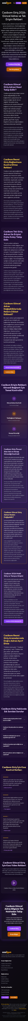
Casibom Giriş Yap (14, 64)
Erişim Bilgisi (14, 934)
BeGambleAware (22, 1008)
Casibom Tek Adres (5, 965)
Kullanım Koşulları (5, 981)
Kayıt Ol (24, 3)
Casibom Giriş (9, 372)
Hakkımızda (3, 976)
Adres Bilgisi (13, 997)
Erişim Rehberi (4, 970)
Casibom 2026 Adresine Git (13, 621)
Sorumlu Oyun (4, 983)
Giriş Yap (18, 3)
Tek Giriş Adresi (14, 69)
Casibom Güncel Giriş (6, 963)
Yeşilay (15, 1010)
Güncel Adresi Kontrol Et (12, 367)
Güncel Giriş (5, 997)
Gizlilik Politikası (5, 979)
